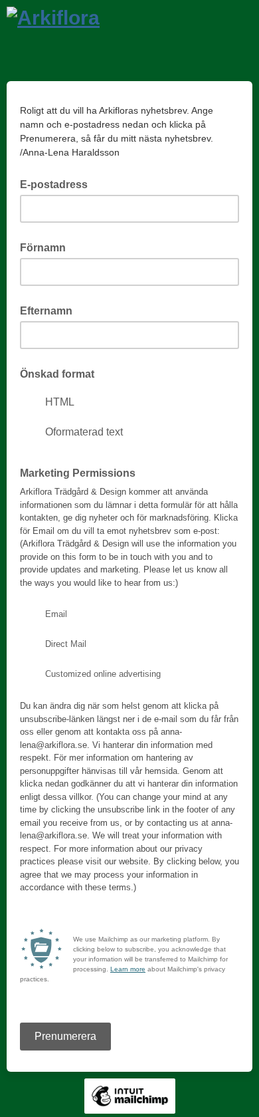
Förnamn (43, 247)
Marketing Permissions (77, 473)
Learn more (127, 969)
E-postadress (58, 183)
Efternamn (46, 310)
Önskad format (57, 374)
